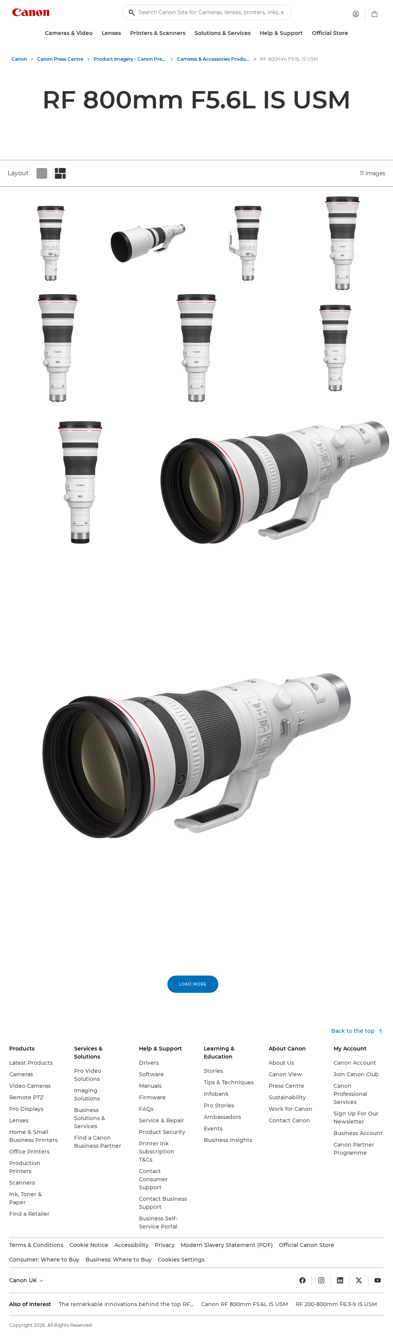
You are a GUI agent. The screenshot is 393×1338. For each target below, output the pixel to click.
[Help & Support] (306, 33)
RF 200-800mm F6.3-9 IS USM (336, 1304)
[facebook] (302, 1280)
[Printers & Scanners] (188, 33)
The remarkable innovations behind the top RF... (126, 1304)
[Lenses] (124, 33)
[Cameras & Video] (95, 33)
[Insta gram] (321, 1280)
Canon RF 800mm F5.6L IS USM (244, 1304)
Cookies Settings (181, 1259)
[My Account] (356, 14)
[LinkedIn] (340, 1280)
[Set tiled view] (41, 173)
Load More (193, 984)
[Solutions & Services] (254, 33)
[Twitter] (359, 1280)
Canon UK (23, 1280)
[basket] (374, 14)
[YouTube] (378, 1280)
